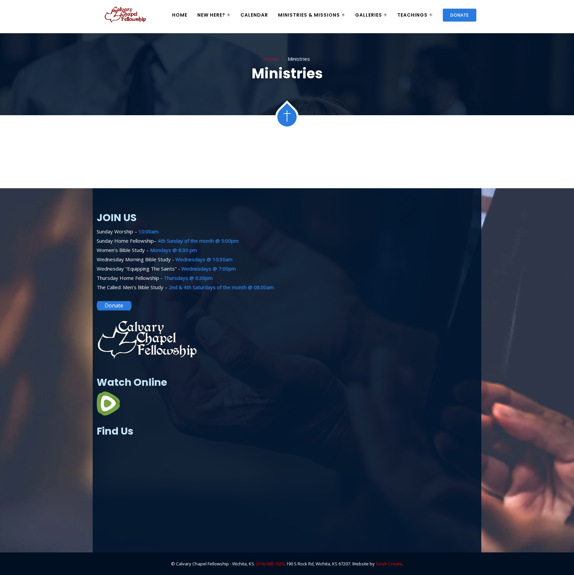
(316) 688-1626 (270, 564)
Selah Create (389, 564)
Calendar (254, 15)
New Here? (211, 15)
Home (179, 15)
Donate (459, 15)
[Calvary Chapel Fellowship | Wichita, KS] (125, 15)
